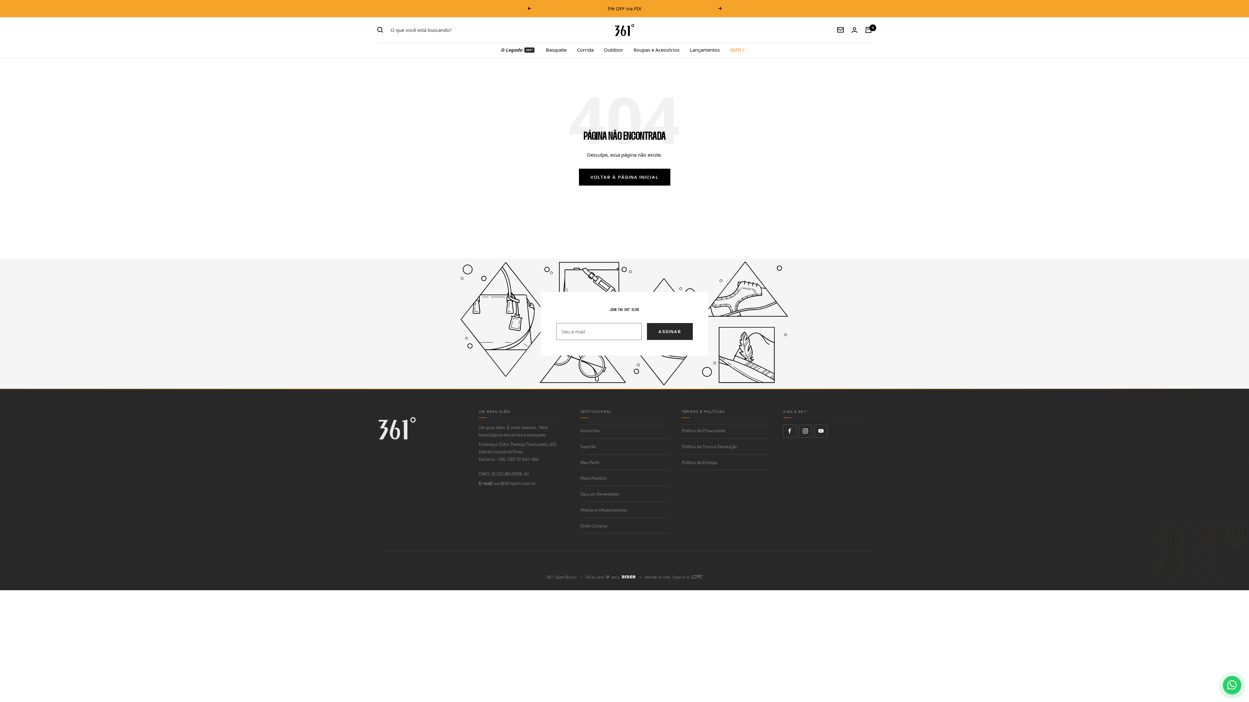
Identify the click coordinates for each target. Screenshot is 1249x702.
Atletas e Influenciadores (603, 510)
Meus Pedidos (593, 478)
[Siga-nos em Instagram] (805, 430)
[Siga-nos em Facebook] (789, 430)
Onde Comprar (594, 526)
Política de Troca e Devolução (709, 447)
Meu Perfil (589, 463)
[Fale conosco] (1232, 685)
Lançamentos (705, 49)
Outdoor (613, 49)
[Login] (854, 30)
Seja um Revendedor (600, 494)
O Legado (517, 49)
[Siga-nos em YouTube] (820, 430)
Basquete (556, 49)
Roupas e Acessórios (656, 49)
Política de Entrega (700, 463)
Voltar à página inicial (624, 177)
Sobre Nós (590, 431)
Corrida (585, 49)
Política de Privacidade (703, 431)
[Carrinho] (868, 30)
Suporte (588, 447)
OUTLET (738, 49)
